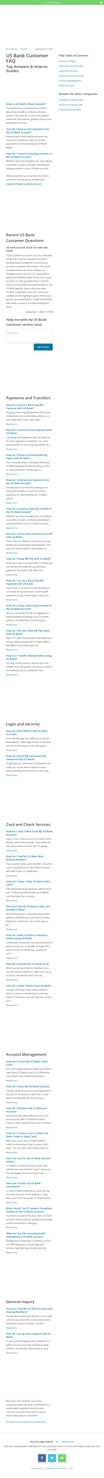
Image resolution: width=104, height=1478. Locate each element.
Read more (11, 424)
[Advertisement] (29, 209)
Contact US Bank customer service (24, 183)
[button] (101, 2)
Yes (57, 1441)
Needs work (67, 1441)
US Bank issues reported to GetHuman (26, 1421)
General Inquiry (67, 85)
